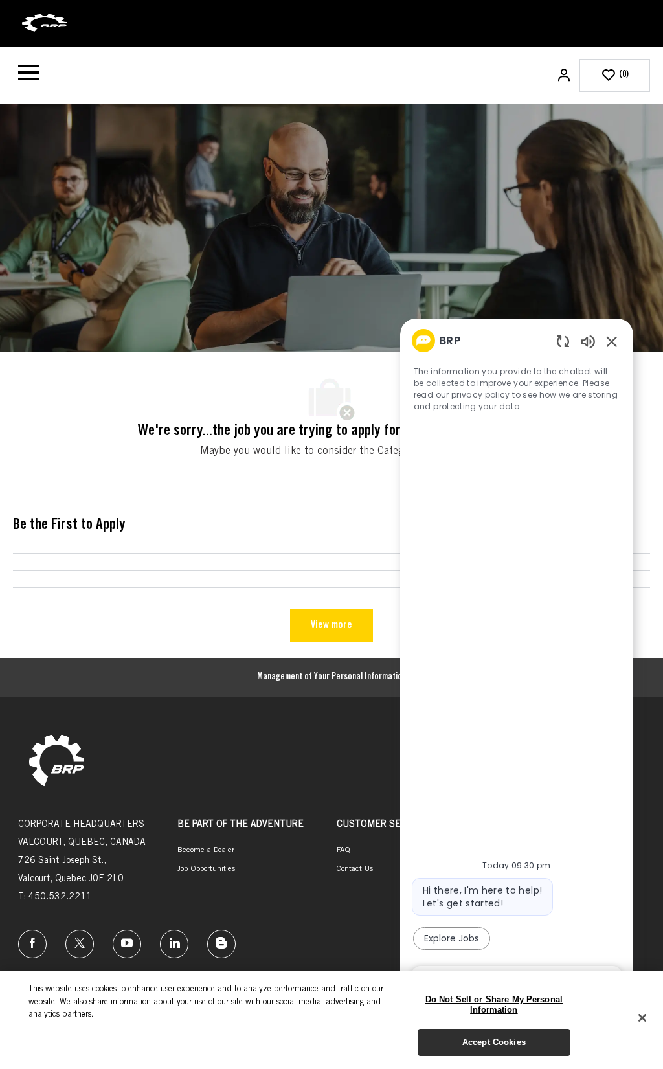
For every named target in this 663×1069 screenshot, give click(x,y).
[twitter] (79, 944)
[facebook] (32, 944)
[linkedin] (174, 944)
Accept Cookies (494, 1042)
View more (331, 625)
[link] (56, 761)
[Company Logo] (44, 23)
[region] (516, 660)
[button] (565, 75)
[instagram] (127, 944)
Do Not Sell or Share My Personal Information (494, 1005)
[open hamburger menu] (28, 75)
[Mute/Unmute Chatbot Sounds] (588, 341)
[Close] (642, 1018)
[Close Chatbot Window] (611, 341)
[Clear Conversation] (563, 341)
